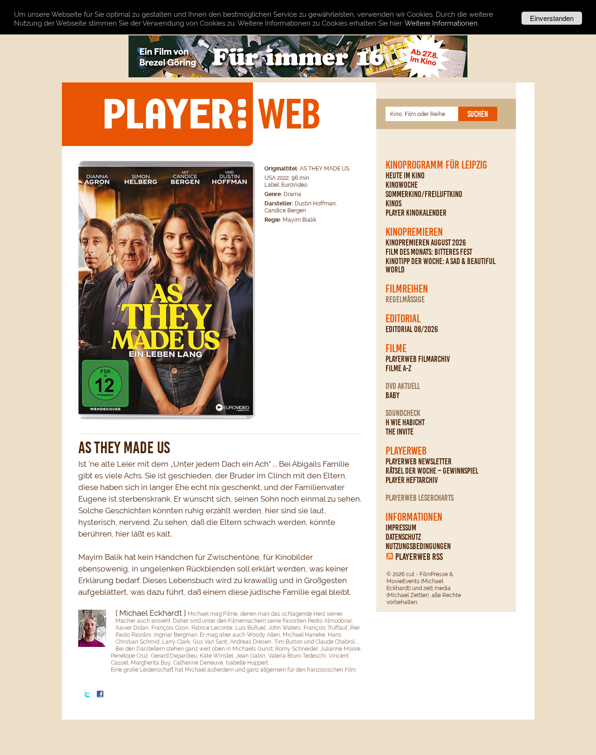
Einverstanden (552, 18)
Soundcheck (403, 413)
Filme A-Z (398, 368)
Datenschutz (403, 537)
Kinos (393, 203)
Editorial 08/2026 (412, 329)
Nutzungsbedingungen (418, 546)
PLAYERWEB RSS (419, 556)
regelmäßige (405, 299)
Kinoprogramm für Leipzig (436, 164)
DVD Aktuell (403, 386)
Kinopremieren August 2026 (426, 242)
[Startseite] (211, 113)
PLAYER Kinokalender (416, 213)
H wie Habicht (405, 422)
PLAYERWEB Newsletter (419, 461)
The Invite (399, 432)
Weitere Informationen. (442, 23)
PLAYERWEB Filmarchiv (418, 359)
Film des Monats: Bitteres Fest (429, 252)
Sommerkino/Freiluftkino (424, 194)
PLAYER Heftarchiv (412, 480)
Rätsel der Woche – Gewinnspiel (432, 471)
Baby (393, 395)
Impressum (401, 528)
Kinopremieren (414, 232)
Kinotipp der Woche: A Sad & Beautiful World (440, 265)
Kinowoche (402, 185)
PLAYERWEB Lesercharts (420, 498)
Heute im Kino (405, 175)
